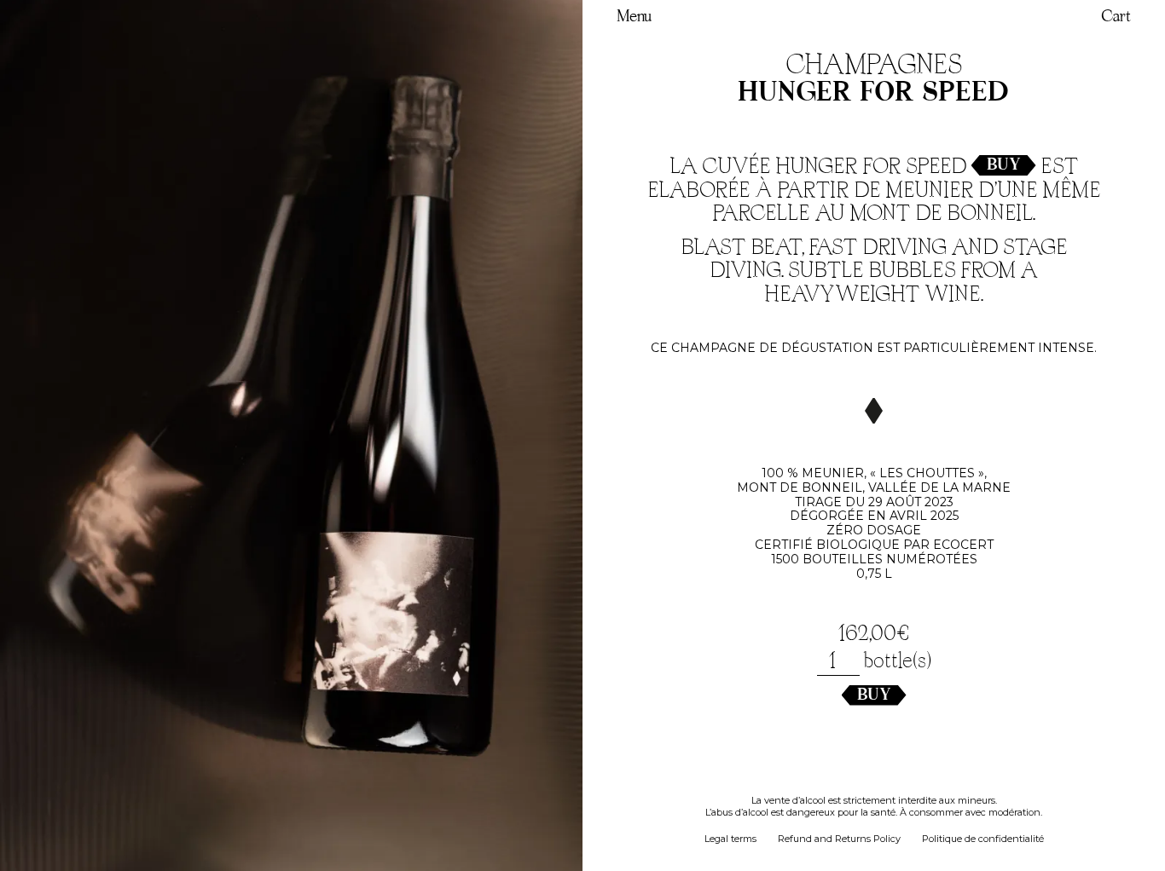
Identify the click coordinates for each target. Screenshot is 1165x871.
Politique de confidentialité (983, 839)
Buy (1004, 165)
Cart (1116, 17)
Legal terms (730, 839)
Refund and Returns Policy (839, 839)
